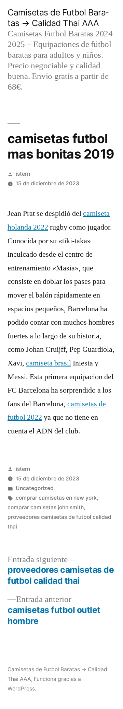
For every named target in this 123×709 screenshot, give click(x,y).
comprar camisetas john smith (46, 507)
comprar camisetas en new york (56, 498)
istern (23, 174)
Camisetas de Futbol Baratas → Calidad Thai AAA (58, 17)
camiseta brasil (48, 363)
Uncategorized (35, 488)
